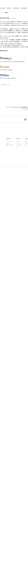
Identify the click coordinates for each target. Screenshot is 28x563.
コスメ (17, 143)
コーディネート (9, 141)
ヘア (17, 147)
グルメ (26, 143)
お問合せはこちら (6, 85)
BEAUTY (18, 139)
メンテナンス (19, 145)
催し (26, 141)
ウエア (7, 143)
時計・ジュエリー (10, 145)
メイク (17, 141)
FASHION (8, 139)
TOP (1, 13)
